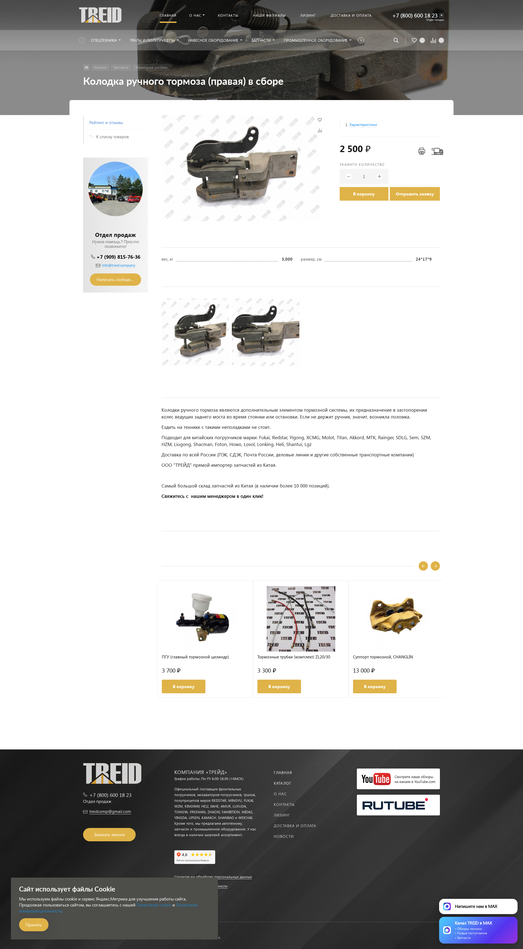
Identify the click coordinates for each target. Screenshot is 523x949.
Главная (283, 772)
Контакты (284, 804)
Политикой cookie (153, 905)
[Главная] (86, 67)
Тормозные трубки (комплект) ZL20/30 (293, 656)
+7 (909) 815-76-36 (118, 256)
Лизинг (282, 815)
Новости (284, 836)
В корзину (364, 194)
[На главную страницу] (100, 14)
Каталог (282, 783)
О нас (280, 793)
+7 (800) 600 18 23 (415, 15)
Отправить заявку (415, 194)
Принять (34, 924)
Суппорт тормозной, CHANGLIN (383, 656)
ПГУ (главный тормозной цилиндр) (195, 656)
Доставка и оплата (295, 825)
